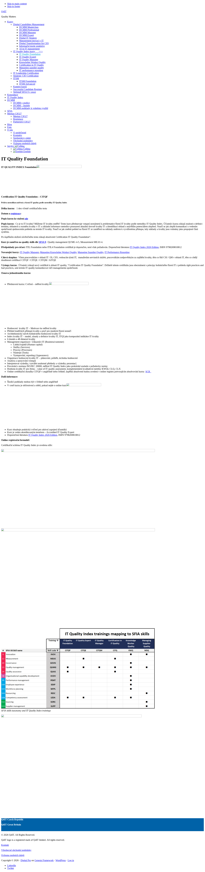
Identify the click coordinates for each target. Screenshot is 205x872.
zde (26, 218)
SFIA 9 (42, 242)
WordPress (61, 860)
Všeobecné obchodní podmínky (16, 850)
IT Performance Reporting (117, 252)
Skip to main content (17, 3)
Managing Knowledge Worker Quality (58, 252)
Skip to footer (13, 6)
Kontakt (5, 845)
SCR (148, 371)
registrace (16, 213)
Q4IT (3, 11)
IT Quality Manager (29, 252)
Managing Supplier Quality (90, 252)
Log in (71, 860)
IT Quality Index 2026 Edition (144, 247)
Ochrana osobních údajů (12, 855)
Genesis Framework (44, 860)
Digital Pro (26, 860)
